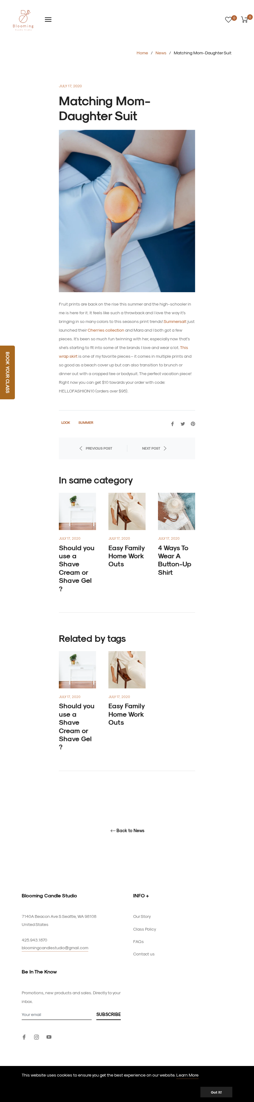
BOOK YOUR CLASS (7, 372)
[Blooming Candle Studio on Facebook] (24, 1036)
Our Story (142, 916)
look (65, 422)
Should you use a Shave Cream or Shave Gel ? (76, 567)
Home (142, 52)
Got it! (216, 1092)
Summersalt (175, 321)
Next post (151, 448)
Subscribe (108, 1014)
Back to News (130, 830)
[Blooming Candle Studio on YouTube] (48, 1036)
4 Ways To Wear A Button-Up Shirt (174, 559)
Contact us (144, 953)
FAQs (138, 941)
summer (85, 422)
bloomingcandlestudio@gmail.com (55, 947)
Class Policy (144, 929)
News (160, 52)
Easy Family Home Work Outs (126, 555)
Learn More (187, 1074)
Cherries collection (106, 330)
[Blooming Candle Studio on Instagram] (36, 1036)
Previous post (99, 448)
